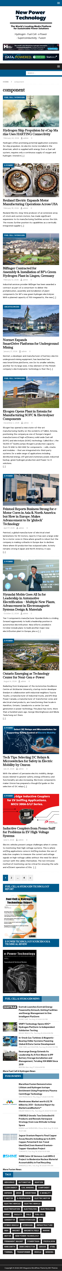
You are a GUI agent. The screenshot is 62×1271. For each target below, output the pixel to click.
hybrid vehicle (11, 1225)
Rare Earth (9, 1246)
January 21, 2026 (10, 351)
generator (9, 1219)
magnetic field (31, 1230)
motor (7, 1235)
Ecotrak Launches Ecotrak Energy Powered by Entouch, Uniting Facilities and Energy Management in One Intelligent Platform (38, 1011)
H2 (40, 1219)
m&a (6, 1230)
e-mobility (45, 1193)
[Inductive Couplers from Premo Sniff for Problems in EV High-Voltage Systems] (31, 809)
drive (18, 1193)
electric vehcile (12, 1203)
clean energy (10, 1187)
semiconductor (27, 1246)
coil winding (27, 1187)
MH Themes (53, 1268)
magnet (16, 1230)
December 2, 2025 (11, 422)
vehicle (37, 1252)
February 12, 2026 (11, 279)
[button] (58, 3)
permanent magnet (13, 1241)
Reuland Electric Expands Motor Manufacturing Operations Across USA (30, 202)
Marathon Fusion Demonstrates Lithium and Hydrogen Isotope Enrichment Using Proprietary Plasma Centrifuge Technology (38, 1089)
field (28, 1214)
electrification (12, 1209)
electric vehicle (32, 1203)
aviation (39, 1182)
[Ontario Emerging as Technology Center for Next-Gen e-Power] (31, 654)
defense (8, 1193)
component (44, 1187)
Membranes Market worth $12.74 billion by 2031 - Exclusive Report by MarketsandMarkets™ (37, 1105)
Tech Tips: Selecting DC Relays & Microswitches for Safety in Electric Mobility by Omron (28, 761)
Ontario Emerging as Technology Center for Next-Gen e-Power (26, 675)
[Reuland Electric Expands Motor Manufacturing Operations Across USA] (31, 180)
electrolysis (30, 1209)
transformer (23, 1252)
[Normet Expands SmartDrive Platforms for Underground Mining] (31, 320)
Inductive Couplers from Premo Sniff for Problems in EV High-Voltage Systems (29, 832)
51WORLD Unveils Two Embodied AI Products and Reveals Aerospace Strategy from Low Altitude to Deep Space (37, 1120)
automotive (24, 1182)
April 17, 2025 (9, 528)
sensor (42, 1246)
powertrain (33, 1241)
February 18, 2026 (11, 208)
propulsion (49, 1241)
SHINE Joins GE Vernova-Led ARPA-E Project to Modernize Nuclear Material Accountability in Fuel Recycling (38, 1159)
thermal (8, 1252)
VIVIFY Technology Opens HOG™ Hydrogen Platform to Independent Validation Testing (37, 1027)
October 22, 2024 (11, 613)
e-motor (8, 1198)
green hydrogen (27, 1219)
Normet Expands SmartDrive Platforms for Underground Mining (31, 343)
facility (18, 1214)
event (7, 1214)
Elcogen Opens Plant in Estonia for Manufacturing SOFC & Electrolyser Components (28, 415)
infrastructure (44, 1225)
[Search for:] (44, 73)
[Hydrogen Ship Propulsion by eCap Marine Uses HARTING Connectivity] (31, 111)
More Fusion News (12, 1169)
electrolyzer (47, 1209)
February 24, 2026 (11, 138)
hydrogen (28, 1225)
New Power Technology (27, 1235)
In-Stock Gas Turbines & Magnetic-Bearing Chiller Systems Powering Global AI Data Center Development (37, 1041)
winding (49, 1252)
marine (46, 1230)
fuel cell (39, 1214)
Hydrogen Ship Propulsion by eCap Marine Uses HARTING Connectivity (30, 132)
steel (52, 1246)
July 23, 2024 (9, 768)
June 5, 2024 (9, 839)
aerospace (9, 1182)
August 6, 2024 (10, 681)
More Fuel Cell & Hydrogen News (19, 1071)
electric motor (42, 1198)
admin (25, 138)
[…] (23, 155)
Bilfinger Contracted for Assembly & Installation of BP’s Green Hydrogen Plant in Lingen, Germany (29, 272)
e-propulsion (23, 1198)
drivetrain (30, 1193)
